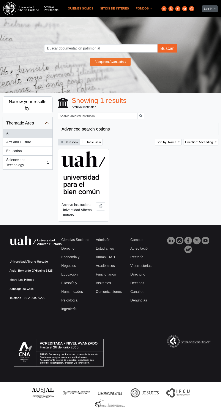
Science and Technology (27, 162)
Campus (136, 240)
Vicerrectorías (141, 266)
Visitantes (103, 283)
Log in (208, 8)
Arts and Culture (27, 143)
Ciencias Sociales (75, 240)
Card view (71, 142)
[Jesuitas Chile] (110, 392)
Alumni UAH (105, 257)
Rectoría (136, 257)
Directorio (137, 274)
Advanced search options (86, 129)
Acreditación (140, 248)
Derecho (67, 248)
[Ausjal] (42, 392)
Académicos (105, 266)
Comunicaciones (109, 291)
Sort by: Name (167, 142)
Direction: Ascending (199, 142)
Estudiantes (105, 248)
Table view (93, 142)
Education (27, 152)
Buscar (167, 48)
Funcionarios (106, 274)
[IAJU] (76, 392)
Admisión (103, 240)
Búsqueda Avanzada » (110, 62)
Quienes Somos (80, 8)
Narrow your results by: (27, 104)
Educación (69, 274)
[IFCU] (178, 392)
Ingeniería (69, 309)
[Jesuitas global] (145, 392)
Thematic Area (20, 123)
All (8, 133)
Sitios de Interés (114, 8)
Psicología (69, 300)
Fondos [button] (143, 8)
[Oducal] (110, 403)
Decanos (137, 283)
